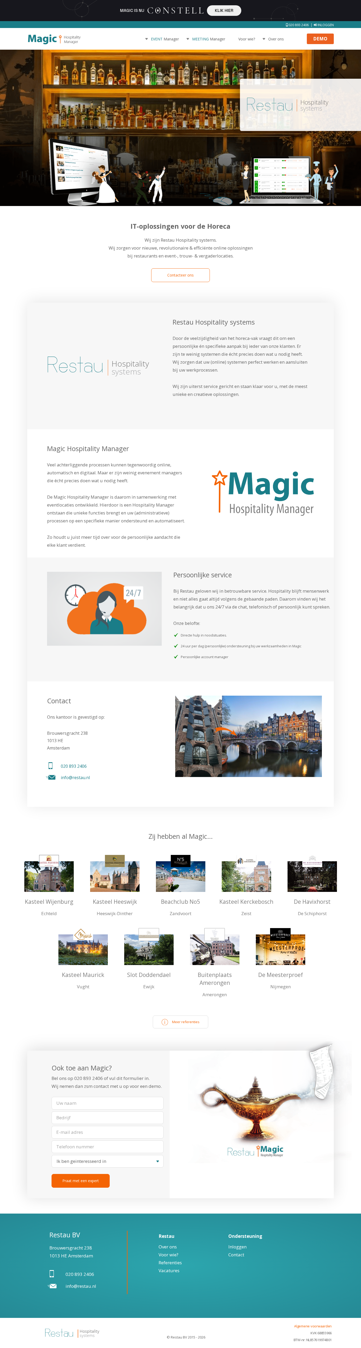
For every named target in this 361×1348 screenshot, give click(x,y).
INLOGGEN (325, 25)
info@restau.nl (75, 777)
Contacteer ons (180, 275)
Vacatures (169, 1270)
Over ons (276, 38)
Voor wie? (246, 38)
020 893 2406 (298, 25)
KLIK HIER (224, 10)
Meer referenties (186, 1021)
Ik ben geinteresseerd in (81, 1161)
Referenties (170, 1263)
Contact (236, 1255)
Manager (165, 38)
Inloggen (237, 1247)
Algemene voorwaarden (313, 1326)
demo (320, 39)
